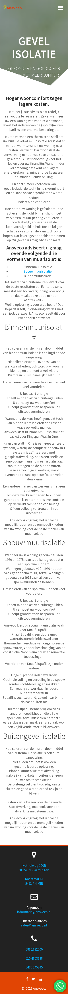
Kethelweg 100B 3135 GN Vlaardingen (34, 867)
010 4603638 (34, 958)
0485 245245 (34, 967)
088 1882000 (34, 949)
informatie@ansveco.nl (34, 912)
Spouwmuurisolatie (38, 271)
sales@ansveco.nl (34, 925)
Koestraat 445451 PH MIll (34, 881)
